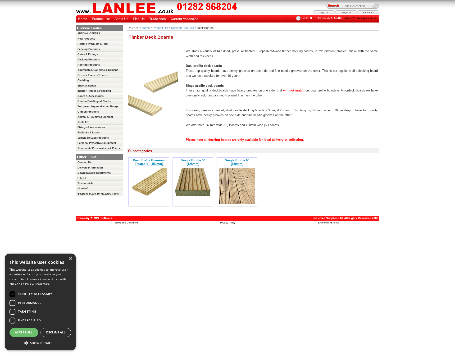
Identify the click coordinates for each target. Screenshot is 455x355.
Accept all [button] (24, 332)
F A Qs (81, 178)
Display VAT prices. (360, 18)
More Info (83, 188)
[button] (40, 343)
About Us (121, 19)
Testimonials (85, 183)
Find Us (139, 19)
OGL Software (103, 218)
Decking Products (182, 28)
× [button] (70, 258)
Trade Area (157, 19)
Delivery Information (90, 167)
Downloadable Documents (94, 172)
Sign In (324, 12)
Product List (101, 19)
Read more (42, 284)
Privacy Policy (227, 222)
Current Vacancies (184, 19)
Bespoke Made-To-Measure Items (98, 193)
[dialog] (40, 302)
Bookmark (368, 12)
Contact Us (84, 162)
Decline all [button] (55, 332)
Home (82, 19)
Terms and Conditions (126, 222)
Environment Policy (328, 222)
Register (346, 12)
